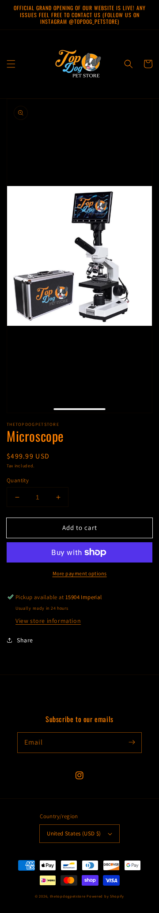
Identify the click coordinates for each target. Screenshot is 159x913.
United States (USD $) (74, 833)
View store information (48, 621)
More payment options (80, 573)
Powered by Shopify (105, 896)
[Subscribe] (131, 742)
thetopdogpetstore (68, 896)
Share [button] (25, 640)
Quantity (18, 480)
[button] (11, 64)
